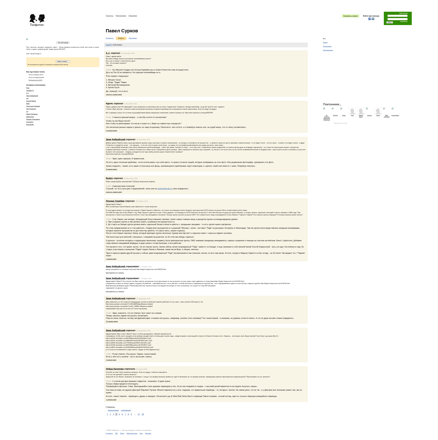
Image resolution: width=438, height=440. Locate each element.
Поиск (122, 433)
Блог (141, 433)
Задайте (109, 45)
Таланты (109, 16)
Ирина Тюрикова (32, 114)
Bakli (28, 103)
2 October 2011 (146, 267)
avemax (369, 115)
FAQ (116, 433)
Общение (133, 16)
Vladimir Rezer (361, 116)
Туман (344, 115)
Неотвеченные (328, 50)
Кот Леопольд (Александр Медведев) (326, 118)
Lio (27, 111)
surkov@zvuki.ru (165, 189)
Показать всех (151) (340, 123)
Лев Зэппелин (31, 109)
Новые (325, 42)
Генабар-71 (30, 90)
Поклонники (121, 16)
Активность (110, 38)
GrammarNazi (395, 115)
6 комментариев (111, 130)
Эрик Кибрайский (32, 96)
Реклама (148, 433)
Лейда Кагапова (115, 369)
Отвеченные (327, 46)
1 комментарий (111, 259)
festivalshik (30, 124)
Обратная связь (131, 433)
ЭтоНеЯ (335, 115)
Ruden (109, 178)
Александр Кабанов (33, 106)
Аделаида (29, 122)
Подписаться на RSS (35, 80)
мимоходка (30, 117)
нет (27, 98)
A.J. (27, 93)
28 (143, 414)
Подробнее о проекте (350, 16)
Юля (352, 115)
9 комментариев (111, 169)
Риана (378, 115)
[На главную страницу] (37, 20)
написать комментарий (114, 94)
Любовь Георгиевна (33, 119)
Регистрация (403, 13)
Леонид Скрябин (115, 201)
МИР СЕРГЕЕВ (386, 116)
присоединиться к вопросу (115, 273)
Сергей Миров (31, 101)
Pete (27, 88)
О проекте (109, 433)
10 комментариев (112, 321)
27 (139, 414)
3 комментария (111, 360)
